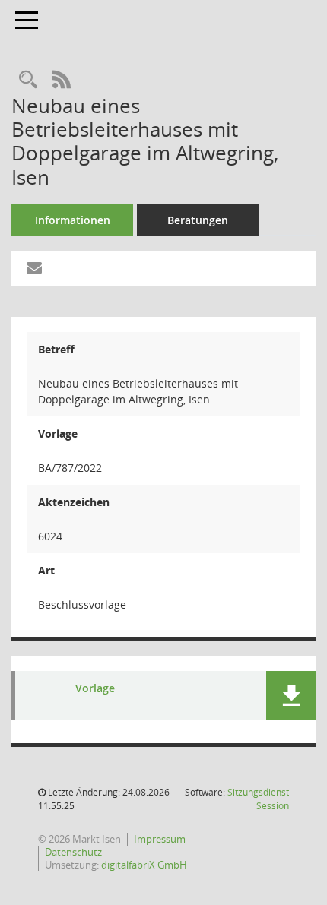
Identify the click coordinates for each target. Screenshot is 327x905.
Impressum (160, 839)
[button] (291, 695)
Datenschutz (73, 852)
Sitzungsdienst (258, 799)
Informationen (72, 220)
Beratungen (197, 220)
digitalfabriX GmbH (144, 865)
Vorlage (95, 688)
